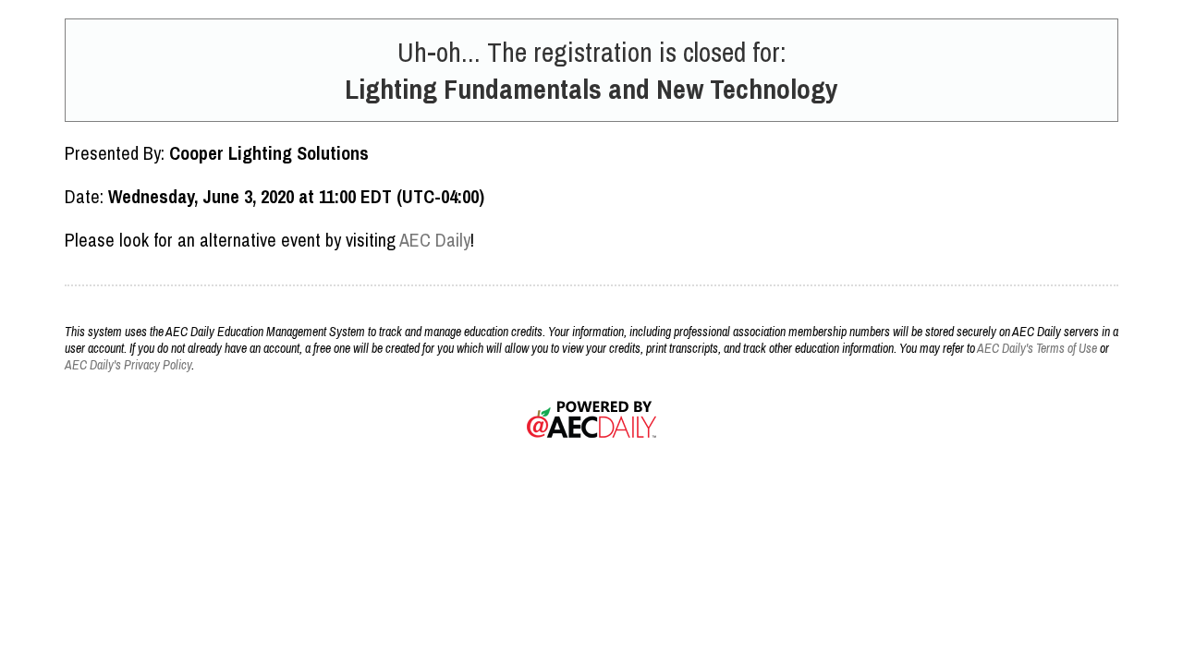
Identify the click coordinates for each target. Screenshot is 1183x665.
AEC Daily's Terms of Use (1037, 348)
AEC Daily (434, 239)
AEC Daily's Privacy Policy (128, 365)
